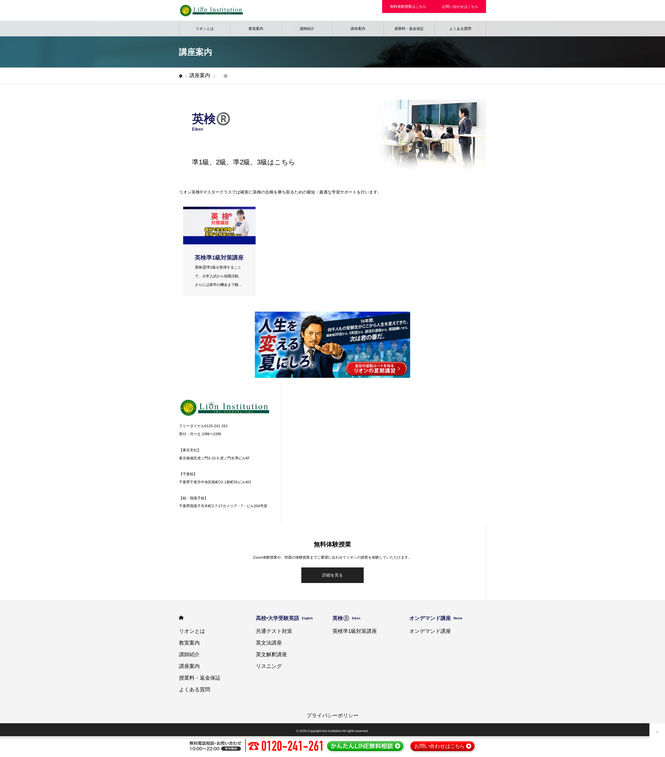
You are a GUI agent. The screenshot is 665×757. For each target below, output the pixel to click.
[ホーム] (180, 76)
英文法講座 (269, 643)
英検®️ (346, 618)
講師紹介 (307, 28)
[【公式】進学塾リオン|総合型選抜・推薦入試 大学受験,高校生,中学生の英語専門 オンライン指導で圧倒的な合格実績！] (211, 10)
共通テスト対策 (274, 631)
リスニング (269, 666)
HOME (181, 617)
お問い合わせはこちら (460, 6)
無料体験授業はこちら (408, 6)
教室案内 (256, 28)
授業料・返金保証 (409, 28)
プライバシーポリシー (332, 715)
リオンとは (205, 28)
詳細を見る (332, 575)
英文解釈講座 (271, 654)
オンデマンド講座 (435, 618)
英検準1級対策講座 (354, 631)
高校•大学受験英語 (284, 618)
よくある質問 (460, 28)
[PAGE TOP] (657, 731)
